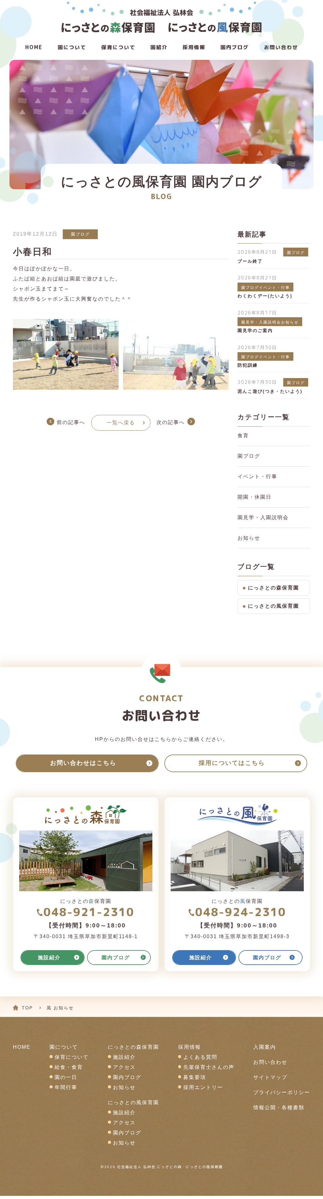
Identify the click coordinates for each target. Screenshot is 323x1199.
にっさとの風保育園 (273, 606)
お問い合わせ (281, 47)
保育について (118, 47)
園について (72, 47)
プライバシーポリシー (281, 1092)
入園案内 (264, 1047)
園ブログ (80, 234)
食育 (243, 435)
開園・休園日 (255, 497)
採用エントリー (203, 1087)
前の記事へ (71, 422)
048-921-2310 (89, 912)
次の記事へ (170, 422)
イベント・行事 (257, 476)
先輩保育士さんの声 (208, 1067)
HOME (34, 47)
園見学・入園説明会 (263, 517)
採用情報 (194, 47)
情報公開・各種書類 (278, 1107)
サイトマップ (270, 1077)
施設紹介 (124, 1057)
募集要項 (194, 1077)
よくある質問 (200, 1057)
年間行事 (66, 1087)
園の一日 (66, 1077)
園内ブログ (127, 1077)
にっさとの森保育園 (273, 587)
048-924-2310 (240, 912)
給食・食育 (69, 1067)
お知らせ (249, 538)
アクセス (124, 1067)
